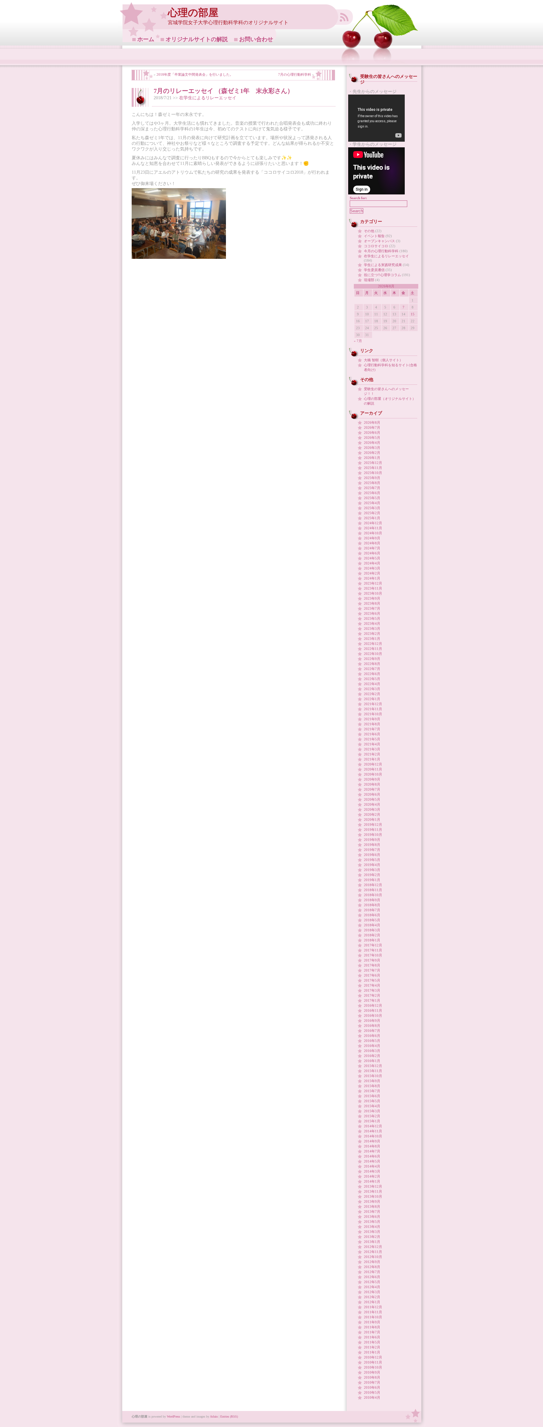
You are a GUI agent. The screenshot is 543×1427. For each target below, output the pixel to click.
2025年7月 (372, 488)
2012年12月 (373, 1247)
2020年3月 (372, 809)
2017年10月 (373, 955)
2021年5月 (372, 739)
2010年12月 (373, 1357)
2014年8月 (372, 1146)
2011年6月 (372, 1337)
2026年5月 (372, 437)
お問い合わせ (256, 39)
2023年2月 (372, 633)
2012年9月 (372, 1262)
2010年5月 (372, 1392)
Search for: (358, 198)
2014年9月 (372, 1141)
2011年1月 (372, 1352)
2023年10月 (373, 593)
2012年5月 (372, 1282)
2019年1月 (372, 880)
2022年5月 (372, 679)
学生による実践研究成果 (383, 265)
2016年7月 (372, 1030)
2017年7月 (372, 970)
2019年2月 (372, 875)
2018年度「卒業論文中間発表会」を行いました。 (194, 74)
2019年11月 (373, 829)
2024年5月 (372, 558)
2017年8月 (372, 965)
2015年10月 (373, 1076)
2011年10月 (373, 1317)
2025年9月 (372, 478)
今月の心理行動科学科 (381, 251)
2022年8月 (372, 664)
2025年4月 (372, 503)
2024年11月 (373, 528)
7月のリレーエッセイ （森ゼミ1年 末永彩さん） (223, 90)
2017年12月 (373, 945)
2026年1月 (372, 458)
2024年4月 (372, 563)
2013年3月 (372, 1232)
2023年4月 (372, 623)
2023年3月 (372, 628)
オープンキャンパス (379, 241)
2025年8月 (372, 483)
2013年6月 (372, 1216)
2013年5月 (372, 1221)
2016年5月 (372, 1041)
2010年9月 (372, 1372)
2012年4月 (372, 1287)
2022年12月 (373, 643)
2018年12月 (373, 885)
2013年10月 (373, 1196)
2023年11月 (373, 588)
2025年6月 (372, 493)
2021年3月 (372, 749)
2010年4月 (372, 1397)
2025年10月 (373, 473)
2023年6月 (372, 613)
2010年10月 (373, 1367)
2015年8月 (372, 1086)
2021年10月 (373, 714)
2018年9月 (372, 900)
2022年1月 (372, 699)
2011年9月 (372, 1322)
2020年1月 (372, 819)
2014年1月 (372, 1181)
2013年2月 (372, 1237)
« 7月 (358, 341)
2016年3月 (372, 1051)
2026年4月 (372, 442)
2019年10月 (373, 834)
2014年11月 (373, 1131)
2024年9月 (372, 538)
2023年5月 (372, 618)
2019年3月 (372, 870)
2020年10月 (373, 774)
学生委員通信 (374, 270)
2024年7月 (372, 548)
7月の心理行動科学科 (294, 74)
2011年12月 (373, 1307)
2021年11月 (373, 709)
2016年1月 (372, 1061)
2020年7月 (372, 789)
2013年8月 (372, 1206)
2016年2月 (372, 1056)
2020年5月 (372, 799)
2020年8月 (372, 784)
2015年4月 (372, 1106)
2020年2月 (372, 814)
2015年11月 (373, 1071)
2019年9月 (372, 839)
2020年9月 (372, 779)
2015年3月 (372, 1111)
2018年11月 (373, 890)
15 (412, 314)
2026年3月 (372, 447)
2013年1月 (372, 1242)
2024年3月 (372, 568)
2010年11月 (373, 1362)
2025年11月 (373, 468)
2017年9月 (372, 960)
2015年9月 (372, 1081)
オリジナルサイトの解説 (197, 39)
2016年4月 (372, 1046)
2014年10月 (373, 1136)
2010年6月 (372, 1387)
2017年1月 (372, 1000)
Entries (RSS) (229, 1416)
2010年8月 (372, 1377)
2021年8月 (372, 724)
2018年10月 (373, 895)
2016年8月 (372, 1025)
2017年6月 (372, 975)
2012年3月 (372, 1292)
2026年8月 (372, 422)
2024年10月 (373, 533)
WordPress (173, 1416)
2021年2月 (372, 754)
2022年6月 (372, 674)
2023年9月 (372, 598)
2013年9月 (372, 1201)
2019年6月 (372, 855)
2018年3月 (372, 930)
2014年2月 (372, 1176)
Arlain (214, 1416)
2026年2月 (372, 453)
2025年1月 (372, 518)
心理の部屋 (193, 12)
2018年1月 (372, 940)
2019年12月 (373, 824)
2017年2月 (372, 995)
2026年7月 (372, 427)
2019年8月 (372, 845)
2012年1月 (372, 1302)
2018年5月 (372, 920)
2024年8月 (372, 543)
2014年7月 (372, 1151)
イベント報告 (374, 236)
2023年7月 (372, 608)
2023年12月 (373, 583)
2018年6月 (372, 915)
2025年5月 (372, 498)
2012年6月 (372, 1277)
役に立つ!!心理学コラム (382, 275)
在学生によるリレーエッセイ (207, 97)
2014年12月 (373, 1126)
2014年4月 (372, 1166)
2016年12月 (373, 1005)
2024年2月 (372, 573)
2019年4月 (372, 865)
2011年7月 (372, 1332)
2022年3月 (372, 689)
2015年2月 (372, 1116)
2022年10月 (373, 654)
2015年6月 (372, 1096)
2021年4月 (372, 744)
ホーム (145, 39)
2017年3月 (372, 990)
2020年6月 (372, 794)
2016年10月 (373, 1015)
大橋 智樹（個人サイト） (383, 360)
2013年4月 (372, 1226)
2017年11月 (373, 950)
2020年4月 (372, 804)
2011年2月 (372, 1347)
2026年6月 (372, 432)
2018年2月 (372, 935)
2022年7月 (372, 669)
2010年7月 (372, 1382)
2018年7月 (372, 910)
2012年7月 (372, 1272)
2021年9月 (372, 719)
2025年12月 (373, 463)
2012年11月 (373, 1252)
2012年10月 (373, 1257)
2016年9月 (372, 1020)
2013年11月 (373, 1191)
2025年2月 (372, 513)
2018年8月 (372, 905)
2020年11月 (373, 769)
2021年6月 (372, 734)
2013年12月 (373, 1186)
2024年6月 (372, 553)
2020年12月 (373, 764)
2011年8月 (372, 1327)
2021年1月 (372, 759)
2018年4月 (372, 925)
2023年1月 (372, 638)
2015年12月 (373, 1066)
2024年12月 (373, 523)
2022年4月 (372, 684)
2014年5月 (372, 1161)
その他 (369, 231)
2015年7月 (372, 1091)
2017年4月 (372, 985)
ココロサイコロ (376, 246)
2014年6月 (372, 1156)
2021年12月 (373, 704)
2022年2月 (372, 694)
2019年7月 (372, 850)
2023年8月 (372, 603)
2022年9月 (372, 659)
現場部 (369, 280)
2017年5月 (372, 980)
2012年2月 (372, 1297)
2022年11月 (373, 649)
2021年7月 (372, 729)
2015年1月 (372, 1121)
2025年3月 (372, 508)
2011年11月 (373, 1312)
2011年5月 (372, 1342)
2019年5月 (372, 860)
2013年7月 (372, 1211)
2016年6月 (372, 1036)
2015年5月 (372, 1101)
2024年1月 (372, 578)
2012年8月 (372, 1267)
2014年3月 (372, 1171)
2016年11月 (373, 1010)
